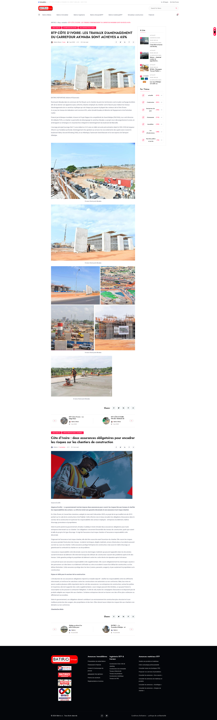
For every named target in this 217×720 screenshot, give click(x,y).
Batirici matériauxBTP (115, 15)
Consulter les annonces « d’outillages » (150, 684)
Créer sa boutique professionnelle (149, 665)
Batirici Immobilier (62, 15)
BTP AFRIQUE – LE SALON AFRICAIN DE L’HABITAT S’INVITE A (66, 2)
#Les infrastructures (87, 27)
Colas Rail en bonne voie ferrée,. (156, 45)
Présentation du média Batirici (97, 661)
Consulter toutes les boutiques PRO (149, 668)
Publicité (151, 15)
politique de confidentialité (157, 716)
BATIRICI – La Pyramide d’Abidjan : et (118, 626)
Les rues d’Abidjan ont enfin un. (155, 83)
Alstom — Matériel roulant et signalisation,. (155, 59)
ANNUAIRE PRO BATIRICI (95, 674)
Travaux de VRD (114, 678)
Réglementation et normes (95, 681)
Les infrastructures (155, 42)
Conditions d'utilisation (138, 716)
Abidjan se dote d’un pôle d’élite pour (75, 626)
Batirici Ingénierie (79, 15)
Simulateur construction (135, 15)
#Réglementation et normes (72, 432)
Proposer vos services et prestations (150, 672)
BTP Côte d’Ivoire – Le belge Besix (76, 418)
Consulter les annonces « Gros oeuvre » (150, 675)
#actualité (56, 27)
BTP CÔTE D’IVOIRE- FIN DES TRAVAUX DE (117, 418)
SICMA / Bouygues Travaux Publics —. (156, 70)
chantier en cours (155, 37)
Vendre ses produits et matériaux (149, 661)
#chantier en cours (70, 27)
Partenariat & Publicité (94, 665)
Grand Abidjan (154, 40)
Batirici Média (46, 15)
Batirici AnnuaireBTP (96, 15)
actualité (152, 35)
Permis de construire (94, 678)
